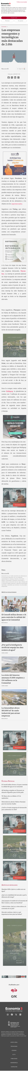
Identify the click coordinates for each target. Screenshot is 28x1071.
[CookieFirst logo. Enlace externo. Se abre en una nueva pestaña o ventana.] (5, 3)
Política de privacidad (22, 2)
